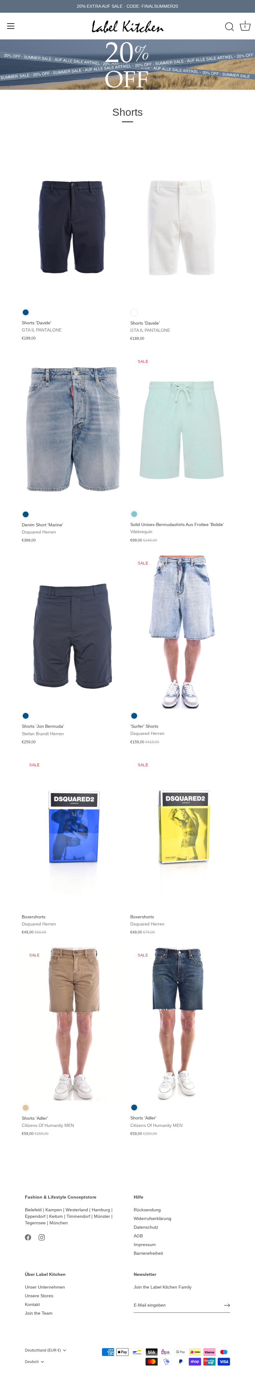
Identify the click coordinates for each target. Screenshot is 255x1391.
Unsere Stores (39, 1295)
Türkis (134, 514)
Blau (25, 312)
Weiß (134, 312)
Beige (25, 1107)
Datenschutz (146, 1227)
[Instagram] (42, 1236)
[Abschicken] (227, 1305)
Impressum (145, 1244)
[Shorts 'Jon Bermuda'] (73, 632)
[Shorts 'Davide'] (73, 228)
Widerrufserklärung (152, 1218)
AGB (138, 1235)
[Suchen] (229, 27)
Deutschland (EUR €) (43, 1350)
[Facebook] (28, 1236)
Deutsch (32, 1362)
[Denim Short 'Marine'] (73, 430)
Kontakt (32, 1304)
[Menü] (11, 26)
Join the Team (39, 1313)
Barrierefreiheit (148, 1253)
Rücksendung (147, 1209)
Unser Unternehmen (45, 1287)
